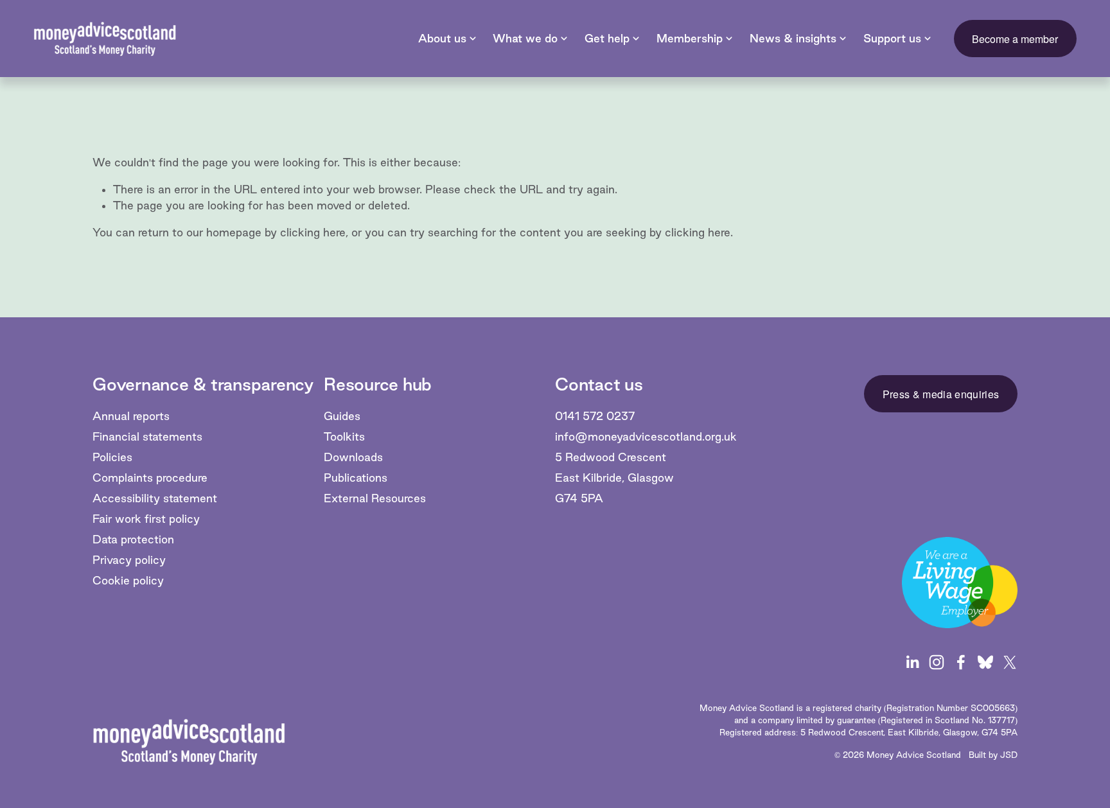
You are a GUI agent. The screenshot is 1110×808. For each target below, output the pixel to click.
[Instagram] (936, 662)
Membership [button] (689, 38)
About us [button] (442, 38)
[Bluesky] (985, 662)
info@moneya (592, 436)
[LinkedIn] (912, 662)
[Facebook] (961, 662)
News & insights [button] (793, 38)
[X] (1010, 662)
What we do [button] (525, 38)
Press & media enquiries (941, 394)
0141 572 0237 (595, 416)
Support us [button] (892, 38)
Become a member (1015, 38)
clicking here (313, 232)
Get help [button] (607, 38)
